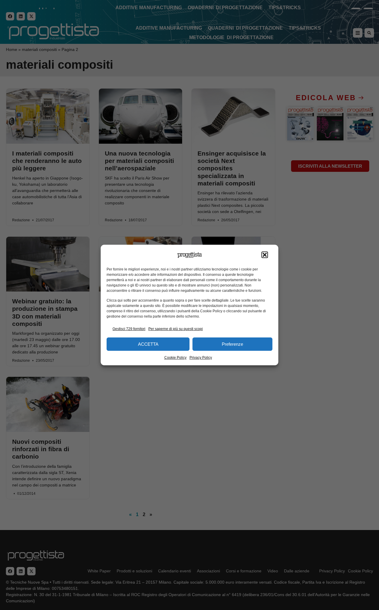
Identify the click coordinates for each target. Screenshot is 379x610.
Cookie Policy (175, 358)
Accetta (148, 344)
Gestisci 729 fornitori (129, 329)
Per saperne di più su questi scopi (175, 329)
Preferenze (232, 344)
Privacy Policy (201, 358)
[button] (265, 255)
